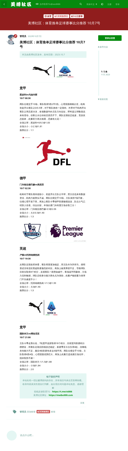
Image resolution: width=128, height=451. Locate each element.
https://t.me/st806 (62, 391)
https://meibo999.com (61, 395)
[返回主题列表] (4, 4)
